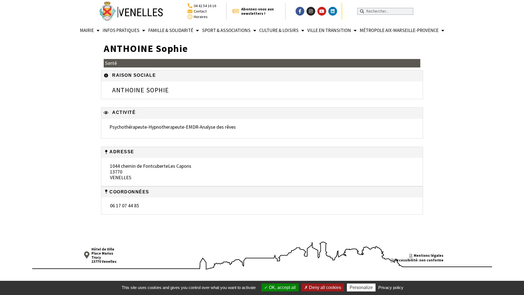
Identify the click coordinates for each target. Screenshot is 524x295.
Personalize (361, 287)
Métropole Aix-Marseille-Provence (399, 30)
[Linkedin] (332, 11)
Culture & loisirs (279, 30)
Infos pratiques (121, 30)
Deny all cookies (324, 287)
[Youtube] (321, 11)
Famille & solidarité (170, 30)
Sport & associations (226, 30)
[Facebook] (300, 11)
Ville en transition (329, 30)
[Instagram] (310, 11)
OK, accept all (282, 287)
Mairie (87, 30)
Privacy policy (390, 287)
